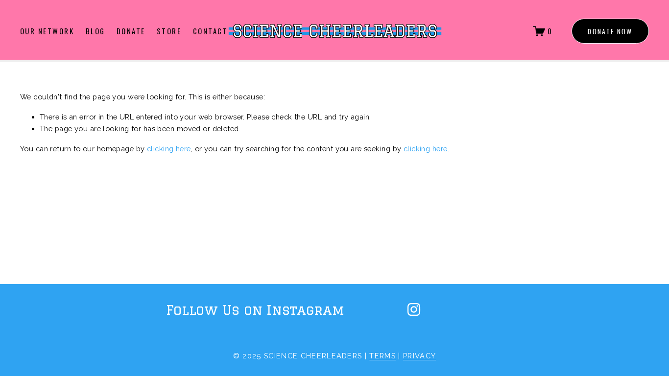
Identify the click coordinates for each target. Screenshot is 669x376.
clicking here (169, 148)
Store (169, 31)
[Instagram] (414, 309)
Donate (131, 31)
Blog (95, 31)
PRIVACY (419, 356)
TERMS (382, 356)
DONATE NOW (610, 31)
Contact (210, 31)
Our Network (47, 31)
